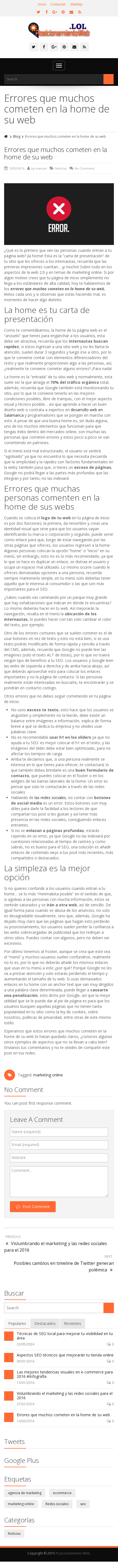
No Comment (84, 168)
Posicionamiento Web (73, 1553)
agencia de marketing (24, 1493)
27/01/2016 (25, 1404)
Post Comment (36, 1206)
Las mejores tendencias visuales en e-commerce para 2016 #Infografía (65, 1374)
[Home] (6, 136)
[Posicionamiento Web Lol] (59, 30)
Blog (16, 136)
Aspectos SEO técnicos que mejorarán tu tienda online (65, 1355)
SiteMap (76, 4)
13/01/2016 (25, 1382)
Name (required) (26, 1131)
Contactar (58, 4)
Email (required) (25, 1144)
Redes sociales (57, 1504)
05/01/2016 (25, 1361)
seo (83, 1504)
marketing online (48, 1074)
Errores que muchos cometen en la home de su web (55, 153)
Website (19, 1157)
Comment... (22, 1170)
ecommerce (62, 1493)
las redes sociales (50, 797)
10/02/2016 (25, 1421)
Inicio (42, 4)
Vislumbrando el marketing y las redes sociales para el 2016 (65, 1395)
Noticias (61, 168)
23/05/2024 (25, 1344)
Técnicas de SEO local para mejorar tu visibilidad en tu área (65, 1335)
